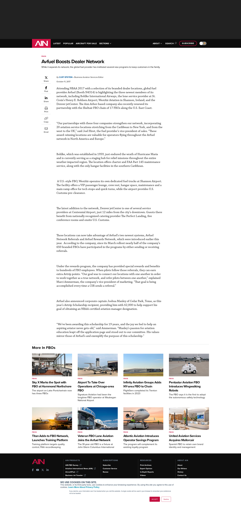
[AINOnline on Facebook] (33, 470)
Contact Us (182, 475)
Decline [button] (166, 499)
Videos (143, 475)
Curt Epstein (66, 77)
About (179, 465)
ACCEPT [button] (155, 499)
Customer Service (110, 469)
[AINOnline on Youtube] (37, 470)
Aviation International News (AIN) (79, 469)
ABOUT (156, 43)
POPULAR (68, 43)
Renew (105, 472)
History (180, 472)
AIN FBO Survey (71, 465)
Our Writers (182, 469)
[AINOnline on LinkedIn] (47, 470)
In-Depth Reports (147, 472)
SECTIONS (104, 43)
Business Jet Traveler (74, 475)
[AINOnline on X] (42, 470)
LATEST (57, 43)
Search (169, 43)
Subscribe (188, 43)
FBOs (43, 56)
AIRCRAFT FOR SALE (86, 43)
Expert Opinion (146, 469)
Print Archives (146, 465)
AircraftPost (70, 472)
